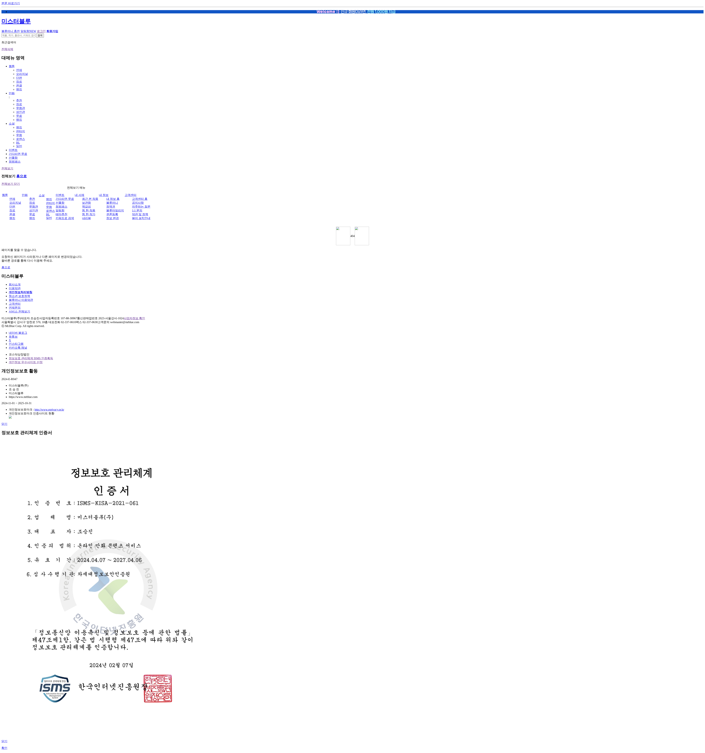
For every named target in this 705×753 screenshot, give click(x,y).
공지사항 (138, 202)
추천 (19, 100)
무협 (19, 135)
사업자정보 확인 (134, 318)
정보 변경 (112, 218)
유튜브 (13, 336)
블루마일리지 (115, 210)
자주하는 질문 (141, 206)
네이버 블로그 (18, 332)
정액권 (110, 206)
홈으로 (21, 176)
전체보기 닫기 (10, 183)
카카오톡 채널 (18, 347)
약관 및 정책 (140, 214)
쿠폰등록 (112, 214)
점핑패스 (15, 161)
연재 (19, 70)
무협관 (20, 108)
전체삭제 (7, 49)
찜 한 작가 (88, 214)
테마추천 (61, 214)
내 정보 (104, 195)
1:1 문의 (137, 210)
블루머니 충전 (10, 31)
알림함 (28, 31)
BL (18, 142)
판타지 (20, 131)
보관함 (86, 202)
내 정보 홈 (113, 198)
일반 (19, 146)
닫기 (4, 423)
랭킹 (19, 89)
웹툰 (12, 66)
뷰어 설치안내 (141, 218)
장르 (19, 81)
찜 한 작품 (88, 210)
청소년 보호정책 (19, 296)
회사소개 (15, 284)
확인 (4, 748)
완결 (19, 85)
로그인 (41, 31)
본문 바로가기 (10, 3)
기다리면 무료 (18, 153)
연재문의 (15, 307)
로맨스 (20, 139)
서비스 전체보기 (19, 311)
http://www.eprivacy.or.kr (49, 409)
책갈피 (86, 206)
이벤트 (13, 150)
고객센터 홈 (139, 198)
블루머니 (112, 202)
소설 (12, 123)
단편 (19, 77)
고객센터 (130, 195)
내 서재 (79, 195)
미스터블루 (16, 21)
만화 (12, 93)
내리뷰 (86, 218)
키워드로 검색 (65, 218)
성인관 (20, 112)
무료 (19, 115)
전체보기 (7, 168)
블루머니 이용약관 (21, 299)
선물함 (13, 157)
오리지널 (22, 74)
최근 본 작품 (90, 198)
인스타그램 (16, 343)
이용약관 (15, 288)
